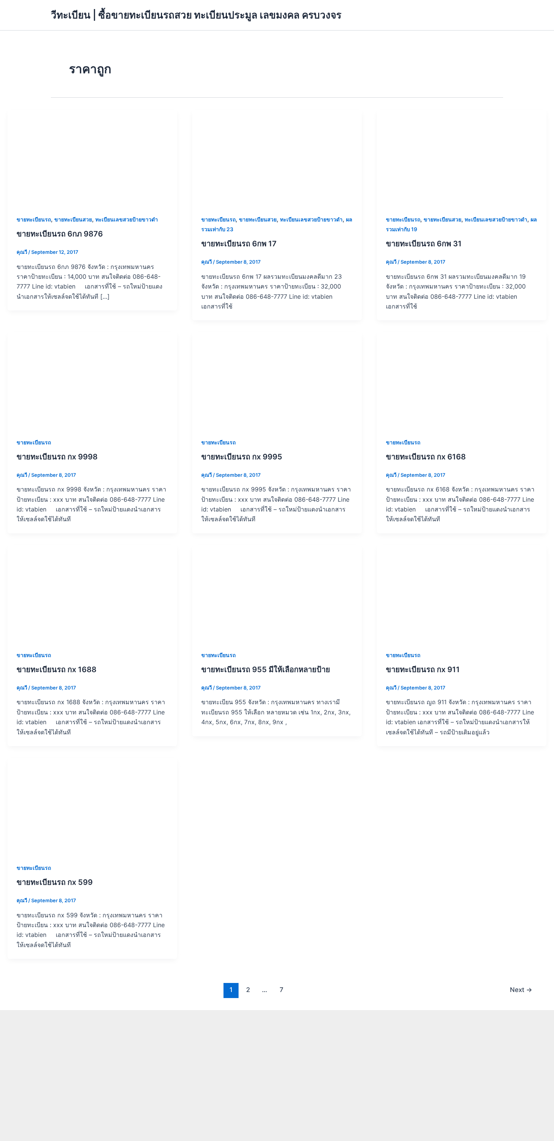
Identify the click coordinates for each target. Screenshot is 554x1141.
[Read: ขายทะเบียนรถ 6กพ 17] (277, 157)
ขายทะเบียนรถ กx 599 (55, 882)
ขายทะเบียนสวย (73, 219)
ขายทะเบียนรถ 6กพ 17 (239, 243)
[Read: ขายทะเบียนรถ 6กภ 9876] (92, 157)
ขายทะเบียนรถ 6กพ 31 (424, 243)
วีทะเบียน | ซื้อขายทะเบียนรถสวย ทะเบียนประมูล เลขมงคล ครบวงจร (196, 15)
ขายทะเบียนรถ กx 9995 (241, 456)
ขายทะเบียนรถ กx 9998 (57, 456)
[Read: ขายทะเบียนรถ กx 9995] (277, 379)
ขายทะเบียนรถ (34, 219)
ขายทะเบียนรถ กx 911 (423, 669)
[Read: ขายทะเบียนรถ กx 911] (461, 592)
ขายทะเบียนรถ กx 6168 (426, 456)
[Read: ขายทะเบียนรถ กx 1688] (92, 592)
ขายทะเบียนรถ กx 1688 (56, 669)
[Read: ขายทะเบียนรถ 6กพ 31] (461, 157)
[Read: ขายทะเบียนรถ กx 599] (92, 805)
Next (521, 990)
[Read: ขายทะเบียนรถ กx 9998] (92, 379)
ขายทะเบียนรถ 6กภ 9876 (60, 233)
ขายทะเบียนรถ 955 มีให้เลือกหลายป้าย (265, 669)
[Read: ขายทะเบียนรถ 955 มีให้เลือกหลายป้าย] (277, 592)
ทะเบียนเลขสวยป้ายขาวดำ (126, 219)
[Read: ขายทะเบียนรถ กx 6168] (461, 379)
